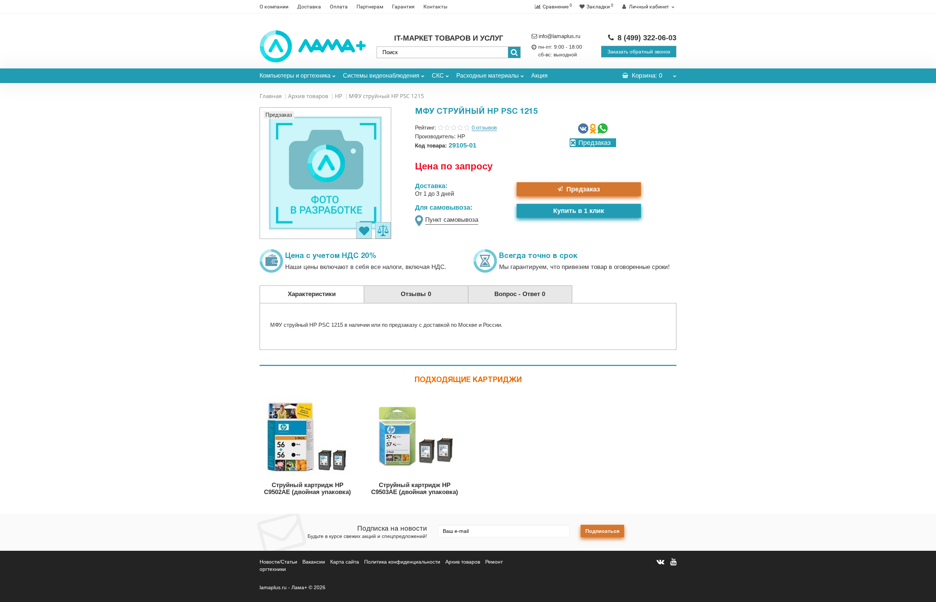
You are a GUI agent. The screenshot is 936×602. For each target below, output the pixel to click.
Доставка (309, 7)
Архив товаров (308, 96)
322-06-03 (647, 37)
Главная (271, 96)
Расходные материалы (487, 75)
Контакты (435, 7)
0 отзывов (484, 127)
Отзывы (416, 294)
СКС (438, 75)
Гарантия (403, 7)
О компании (274, 7)
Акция (539, 75)
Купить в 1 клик (578, 210)
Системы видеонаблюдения (381, 75)
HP (338, 96)
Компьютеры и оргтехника (295, 75)
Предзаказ (583, 189)
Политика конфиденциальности (402, 562)
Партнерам (369, 7)
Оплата (339, 7)
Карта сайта (344, 562)
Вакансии (313, 562)
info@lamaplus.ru (559, 36)
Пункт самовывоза (451, 219)
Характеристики (312, 294)
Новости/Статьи (278, 562)
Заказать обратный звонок (638, 52)
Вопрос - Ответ (519, 294)
